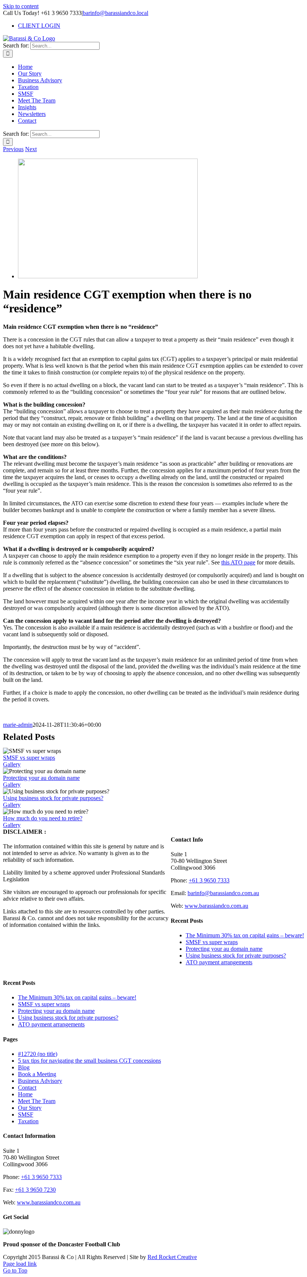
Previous (13, 149)
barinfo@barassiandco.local (115, 13)
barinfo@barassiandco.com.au (223, 893)
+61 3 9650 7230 (35, 1189)
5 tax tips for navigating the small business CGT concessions (89, 1060)
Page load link (20, 1264)
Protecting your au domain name (41, 778)
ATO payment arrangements (219, 962)
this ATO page (238, 562)
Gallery (12, 764)
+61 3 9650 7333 (209, 880)
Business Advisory (40, 1081)
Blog (24, 1067)
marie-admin (18, 725)
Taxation (28, 1121)
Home (25, 1094)
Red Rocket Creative (172, 1257)
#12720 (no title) (37, 1054)
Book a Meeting (37, 1074)
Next (31, 149)
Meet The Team (36, 1101)
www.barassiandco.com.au (216, 906)
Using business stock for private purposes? (53, 798)
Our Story (30, 1108)
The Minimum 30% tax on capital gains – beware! (245, 935)
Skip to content (21, 6)
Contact (27, 1087)
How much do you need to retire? (42, 818)
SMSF (25, 1114)
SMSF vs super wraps (29, 757)
